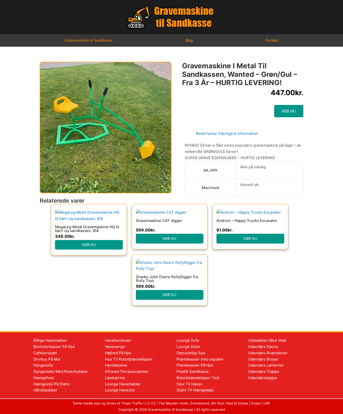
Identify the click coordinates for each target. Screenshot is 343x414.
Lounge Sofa (188, 340)
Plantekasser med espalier (200, 359)
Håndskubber (45, 390)
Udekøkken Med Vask (267, 340)
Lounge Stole (188, 346)
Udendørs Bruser (263, 359)
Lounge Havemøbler (123, 384)
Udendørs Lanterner (266, 365)
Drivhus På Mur (47, 359)
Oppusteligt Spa (191, 352)
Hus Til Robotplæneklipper (129, 359)
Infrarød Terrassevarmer (126, 371)
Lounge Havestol (120, 390)
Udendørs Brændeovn (268, 352)
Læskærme (115, 377)
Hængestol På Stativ (51, 384)
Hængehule (43, 377)
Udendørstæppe (262, 377)
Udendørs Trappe (263, 371)
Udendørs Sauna (263, 346)
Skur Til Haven (190, 384)
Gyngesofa (42, 365)
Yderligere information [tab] (238, 133)
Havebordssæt (118, 340)
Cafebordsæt (45, 352)
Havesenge (115, 346)
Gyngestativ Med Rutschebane (60, 371)
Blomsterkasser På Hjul (54, 346)
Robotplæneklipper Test (198, 377)
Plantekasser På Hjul (195, 365)
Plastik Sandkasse (193, 371)
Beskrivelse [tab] (206, 133)
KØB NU (289, 111)
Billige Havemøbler (50, 340)
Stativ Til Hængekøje (195, 390)
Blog (189, 40)
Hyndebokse (116, 365)
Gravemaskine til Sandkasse (88, 40)
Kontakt (272, 40)
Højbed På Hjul (118, 352)
